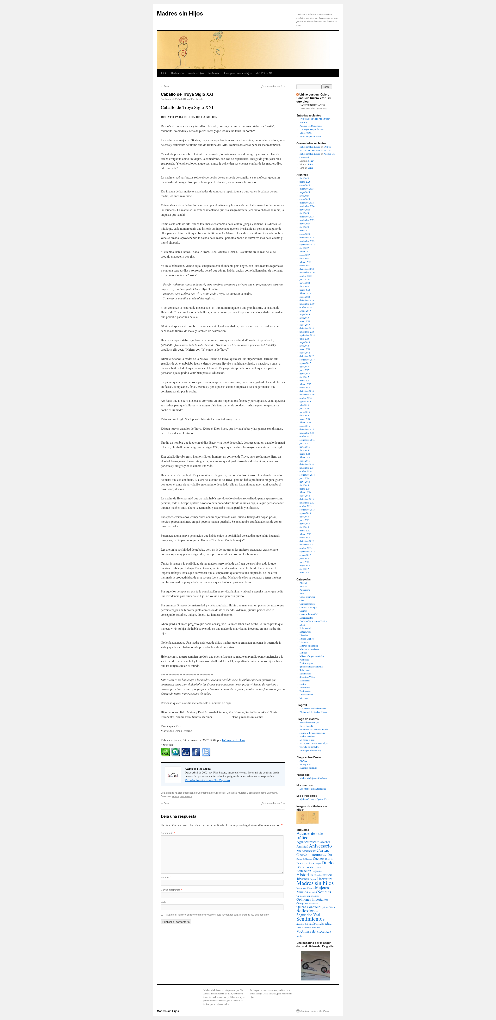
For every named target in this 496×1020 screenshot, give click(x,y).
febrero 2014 (305, 492)
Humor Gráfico (307, 638)
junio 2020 (304, 279)
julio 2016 (304, 404)
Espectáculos (305, 631)
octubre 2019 (306, 307)
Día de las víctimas (308, 867)
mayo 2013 (305, 523)
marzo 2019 (305, 321)
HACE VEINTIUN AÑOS (312, 104)
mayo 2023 (305, 223)
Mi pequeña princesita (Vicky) (313, 743)
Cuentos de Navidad (309, 614)
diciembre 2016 (307, 390)
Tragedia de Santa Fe (309, 746)
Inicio (164, 73)
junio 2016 (304, 408)
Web (163, 902)
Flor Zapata (197, 99)
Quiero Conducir (308, 906)
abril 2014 (304, 485)
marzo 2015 (305, 453)
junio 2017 (304, 370)
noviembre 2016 (307, 394)
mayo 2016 (305, 411)
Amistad (303, 586)
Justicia (327, 874)
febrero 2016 (305, 422)
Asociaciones (309, 851)
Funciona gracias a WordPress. (315, 1010)
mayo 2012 (305, 565)
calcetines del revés (308, 767)
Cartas (323, 850)
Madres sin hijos (315, 882)
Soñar (310, 160)
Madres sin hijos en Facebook (313, 778)
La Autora (213, 73)
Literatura (232, 792)
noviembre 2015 (307, 432)
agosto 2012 (305, 554)
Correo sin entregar (308, 607)
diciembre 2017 (307, 356)
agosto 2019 (305, 310)
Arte (302, 593)
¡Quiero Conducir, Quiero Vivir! (315, 799)
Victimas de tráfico (312, 927)
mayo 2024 (305, 209)
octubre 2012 (306, 547)
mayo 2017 (305, 373)
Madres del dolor (307, 736)
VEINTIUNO (306, 132)
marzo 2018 (305, 349)
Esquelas (317, 871)
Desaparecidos (306, 617)
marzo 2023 (305, 230)
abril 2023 (304, 226)
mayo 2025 (305, 192)
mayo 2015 (305, 446)
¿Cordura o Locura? (273, 86)
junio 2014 (304, 478)
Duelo (302, 624)
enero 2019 (305, 324)
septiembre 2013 (307, 509)
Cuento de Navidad (304, 859)
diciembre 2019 (307, 300)
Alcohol (303, 582)
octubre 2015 (306, 436)
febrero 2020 (305, 293)
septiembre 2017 (307, 359)
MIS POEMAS (264, 73)
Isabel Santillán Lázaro (310, 146)
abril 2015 (304, 450)
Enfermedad (305, 628)
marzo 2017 (305, 380)
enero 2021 (305, 265)
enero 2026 (305, 185)
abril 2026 (304, 178)
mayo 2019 (305, 314)
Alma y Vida (305, 764)
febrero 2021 (305, 261)
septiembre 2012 (307, 551)
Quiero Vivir (327, 907)
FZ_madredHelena (233, 740)
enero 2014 (305, 495)
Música (302, 891)
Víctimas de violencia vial (313, 933)
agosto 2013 (305, 513)
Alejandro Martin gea (309, 722)
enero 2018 (305, 352)
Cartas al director (307, 596)
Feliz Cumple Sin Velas (310, 136)
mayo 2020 (305, 282)
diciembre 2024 (307, 202)
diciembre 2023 (307, 216)
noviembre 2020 (307, 272)
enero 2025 (305, 199)
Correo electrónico (171, 889)
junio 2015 (304, 443)
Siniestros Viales (307, 677)
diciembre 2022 (307, 237)
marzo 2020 (305, 289)
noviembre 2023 (307, 220)
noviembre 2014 (307, 467)
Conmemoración (206, 792)
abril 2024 (304, 213)
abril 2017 (304, 377)
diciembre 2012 (307, 540)
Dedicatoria (177, 73)
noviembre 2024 (307, 206)
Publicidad (304, 659)
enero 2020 (305, 296)
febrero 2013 (305, 533)
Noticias (324, 891)
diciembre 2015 (307, 429)
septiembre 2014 (307, 474)
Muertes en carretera (309, 645)
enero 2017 (305, 387)
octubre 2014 (306, 471)
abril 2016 (304, 415)
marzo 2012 (305, 572)
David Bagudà (306, 725)
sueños (303, 683)
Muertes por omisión (309, 649)
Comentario (168, 833)
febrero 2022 (305, 251)
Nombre (166, 877)
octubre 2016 (306, 397)
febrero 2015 (305, 457)
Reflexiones (305, 670)
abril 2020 (304, 286)
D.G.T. (329, 858)
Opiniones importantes (312, 899)
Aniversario (305, 589)
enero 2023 (305, 233)
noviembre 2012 (307, 544)
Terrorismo (305, 687)
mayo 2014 (305, 481)
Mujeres (242, 792)
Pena (165, 86)
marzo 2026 (305, 181)
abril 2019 (304, 317)
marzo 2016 (305, 418)
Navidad (313, 892)
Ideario (317, 875)
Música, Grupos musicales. (312, 656)
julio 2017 (304, 366)
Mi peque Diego (307, 739)
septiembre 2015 (307, 439)
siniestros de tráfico (304, 924)
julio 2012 (304, 558)
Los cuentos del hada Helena (313, 708)
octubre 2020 (306, 275)
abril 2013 (304, 527)
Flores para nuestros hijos (237, 73)
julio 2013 (304, 516)
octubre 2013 (306, 506)
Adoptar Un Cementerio (311, 125)
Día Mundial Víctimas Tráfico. (313, 621)
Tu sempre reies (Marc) (310, 750)
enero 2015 (305, 460)
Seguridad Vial (308, 914)
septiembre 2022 (307, 244)
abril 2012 (304, 568)
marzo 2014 (305, 488)
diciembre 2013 (307, 499)
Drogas (318, 863)
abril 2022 (304, 247)
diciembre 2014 (307, 464)
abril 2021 (304, 258)
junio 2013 (304, 520)
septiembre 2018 (307, 335)
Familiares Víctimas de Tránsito (314, 729)
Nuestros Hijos (196, 73)
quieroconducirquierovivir (311, 666)
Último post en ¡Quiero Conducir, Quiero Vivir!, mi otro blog (313, 97)
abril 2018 (304, 345)
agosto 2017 (305, 363)
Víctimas (304, 697)
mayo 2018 (305, 342)
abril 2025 (304, 195)
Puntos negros (306, 663)
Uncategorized (306, 694)
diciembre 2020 (307, 268)
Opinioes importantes (307, 896)
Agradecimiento (307, 841)
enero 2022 (305, 254)
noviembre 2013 (307, 502)
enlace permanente (182, 796)
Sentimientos (305, 673)
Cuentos (303, 610)
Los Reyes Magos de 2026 (312, 129)
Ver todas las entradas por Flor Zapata (207, 780)
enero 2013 (305, 537)
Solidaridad (305, 680)
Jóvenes (302, 878)
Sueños (299, 927)
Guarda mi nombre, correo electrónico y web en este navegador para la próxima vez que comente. (217, 914)
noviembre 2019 (307, 303)
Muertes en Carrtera (305, 888)
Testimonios (305, 690)
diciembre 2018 (307, 328)
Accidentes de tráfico (309, 835)
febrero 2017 (305, 383)
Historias (221, 792)
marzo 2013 (305, 530)
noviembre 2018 (307, 331)
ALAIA (303, 760)
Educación (303, 870)
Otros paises (302, 903)
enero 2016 (305, 425)
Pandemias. (313, 903)
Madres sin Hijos (180, 13)
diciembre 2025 (307, 188)
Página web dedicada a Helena (313, 711)
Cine (302, 600)
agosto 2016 (305, 401)
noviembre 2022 (307, 240)
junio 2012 (304, 561)
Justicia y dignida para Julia (312, 732)
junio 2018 (304, 338)
